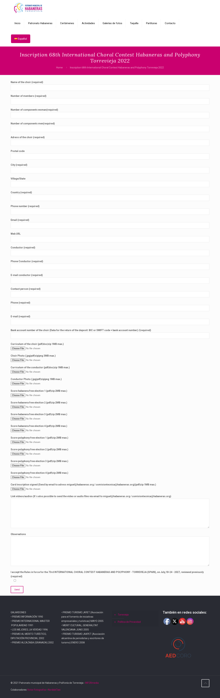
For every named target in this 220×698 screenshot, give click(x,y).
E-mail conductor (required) (27, 275)
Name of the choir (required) (27, 82)
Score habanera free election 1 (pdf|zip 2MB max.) (39, 390)
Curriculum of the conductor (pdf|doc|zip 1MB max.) (40, 367)
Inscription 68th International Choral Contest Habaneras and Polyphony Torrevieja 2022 (117, 67)
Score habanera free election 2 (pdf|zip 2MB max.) (39, 402)
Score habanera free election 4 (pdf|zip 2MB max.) (39, 426)
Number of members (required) (28, 96)
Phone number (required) (25, 206)
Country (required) (21, 192)
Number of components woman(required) (34, 109)
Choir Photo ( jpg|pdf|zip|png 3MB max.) (33, 355)
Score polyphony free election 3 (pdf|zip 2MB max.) (39, 461)
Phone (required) (20, 302)
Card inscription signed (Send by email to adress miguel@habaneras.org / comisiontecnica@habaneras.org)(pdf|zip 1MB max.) (83, 484)
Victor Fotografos (36, 689)
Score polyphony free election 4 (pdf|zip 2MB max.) (39, 472)
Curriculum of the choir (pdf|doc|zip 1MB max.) (37, 344)
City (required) (19, 164)
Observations (18, 534)
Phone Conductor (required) (27, 261)
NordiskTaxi (54, 689)
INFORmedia (92, 682)
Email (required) (20, 220)
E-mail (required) (20, 316)
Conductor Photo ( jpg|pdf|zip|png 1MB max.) (36, 379)
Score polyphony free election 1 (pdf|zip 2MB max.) (39, 437)
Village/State (18, 178)
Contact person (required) (26, 289)
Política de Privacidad (129, 621)
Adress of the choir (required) (28, 137)
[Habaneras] (28, 8)
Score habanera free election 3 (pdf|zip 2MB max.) (39, 414)
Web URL (16, 233)
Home (59, 67)
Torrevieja (123, 614)
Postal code (18, 151)
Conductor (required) (23, 247)
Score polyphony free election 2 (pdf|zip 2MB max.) (39, 449)
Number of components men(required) (33, 123)
